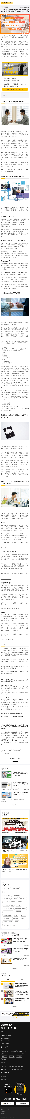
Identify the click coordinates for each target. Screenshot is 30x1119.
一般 (2, 1066)
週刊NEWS (23, 915)
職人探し (17, 921)
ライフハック (14, 898)
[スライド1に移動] (13, 1017)
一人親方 (4, 750)
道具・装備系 (4, 945)
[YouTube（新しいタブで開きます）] (15, 1028)
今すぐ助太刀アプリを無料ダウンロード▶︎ (12, 716)
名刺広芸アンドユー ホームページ (10, 608)
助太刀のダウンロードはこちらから (15, 89)
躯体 (25, 1069)
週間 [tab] (8, 979)
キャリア (18, 905)
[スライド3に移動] (16, 1017)
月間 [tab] (22, 979)
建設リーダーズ (7, 918)
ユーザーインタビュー (8, 911)
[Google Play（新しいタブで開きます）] (8, 1092)
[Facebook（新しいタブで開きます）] (12, 1028)
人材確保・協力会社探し (6, 1035)
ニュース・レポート (5, 1043)
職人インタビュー (17, 892)
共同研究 (16, 915)
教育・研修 (15, 918)
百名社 (22, 918)
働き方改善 (6, 901)
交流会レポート (7, 892)
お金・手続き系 (5, 753)
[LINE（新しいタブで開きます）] (8, 1028)
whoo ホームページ (6, 579)
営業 (10, 750)
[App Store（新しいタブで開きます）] (8, 1089)
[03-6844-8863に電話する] (19, 1099)
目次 (5, 95)
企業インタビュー (7, 895)
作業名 (5, 1066)
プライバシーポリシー (5, 1109)
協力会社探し (6, 925)
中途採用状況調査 (7, 915)
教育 (12, 905)
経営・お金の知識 (5, 7)
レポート (3, 965)
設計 (18, 1069)
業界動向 (20, 901)
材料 (2, 1069)
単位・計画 (14, 1066)
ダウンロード (22, 699)
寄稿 (11, 908)
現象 (9, 1069)
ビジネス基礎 (17, 750)
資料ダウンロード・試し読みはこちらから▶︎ (12, 740)
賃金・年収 (6, 905)
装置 (12, 1069)
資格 (21, 1069)
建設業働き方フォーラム (20, 908)
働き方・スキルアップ (6, 1040)
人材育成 (3, 789)
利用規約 (3, 1111)
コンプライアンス (9, 799)
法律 (5, 1069)
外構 (22, 1066)
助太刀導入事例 (7, 888)
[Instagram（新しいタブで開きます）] (5, 1028)
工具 (25, 1066)
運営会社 (3, 1113)
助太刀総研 (18, 911)
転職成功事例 (17, 895)
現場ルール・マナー (17, 799)
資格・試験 (6, 898)
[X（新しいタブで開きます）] (2, 1028)
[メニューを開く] (27, 2)
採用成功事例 (16, 888)
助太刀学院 (3, 1079)
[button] (15, 805)
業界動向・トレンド (8, 921)
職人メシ (5, 908)
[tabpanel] (15, 993)
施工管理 (3, 799)
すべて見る (15, 874)
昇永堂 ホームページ (6, 548)
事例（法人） (23, 898)
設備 (15, 1069)
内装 (10, 1066)
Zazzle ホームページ (7, 639)
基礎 (19, 1066)
